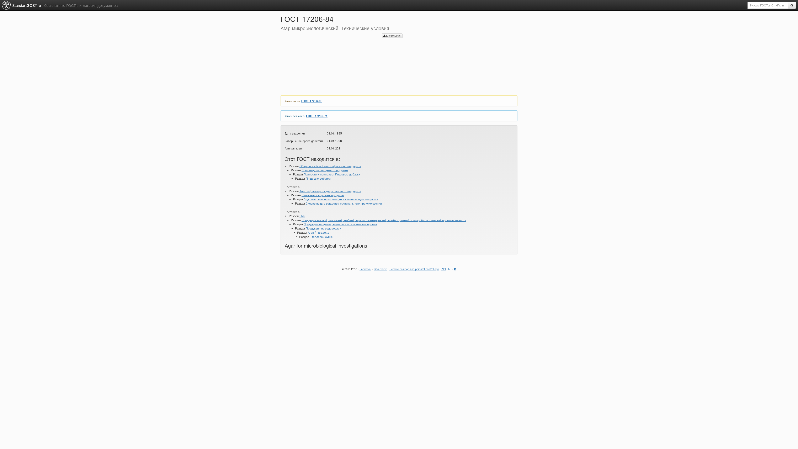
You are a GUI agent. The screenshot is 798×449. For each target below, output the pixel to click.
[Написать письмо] (449, 269)
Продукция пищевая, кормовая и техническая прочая (340, 224)
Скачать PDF (393, 35)
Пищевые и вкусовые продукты (323, 195)
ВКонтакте (380, 269)
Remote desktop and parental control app (414, 269)
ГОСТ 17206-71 (317, 116)
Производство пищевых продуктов (325, 170)
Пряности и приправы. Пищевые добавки (332, 174)
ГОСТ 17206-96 (311, 101)
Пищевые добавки (318, 178)
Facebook (365, 269)
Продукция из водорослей (323, 228)
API (443, 269)
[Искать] (792, 5)
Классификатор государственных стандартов (330, 191)
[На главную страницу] (6, 5)
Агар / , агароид (318, 232)
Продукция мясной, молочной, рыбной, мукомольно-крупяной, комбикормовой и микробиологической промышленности (384, 220)
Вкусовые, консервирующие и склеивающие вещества (341, 199)
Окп (302, 216)
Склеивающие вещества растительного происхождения (344, 203)
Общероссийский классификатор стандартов (330, 166)
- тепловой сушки (321, 236)
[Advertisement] (328, 62)
